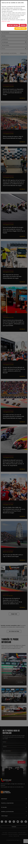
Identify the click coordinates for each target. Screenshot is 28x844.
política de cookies (6, 21)
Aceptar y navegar (13, 25)
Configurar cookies (21, 28)
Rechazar (23, 25)
